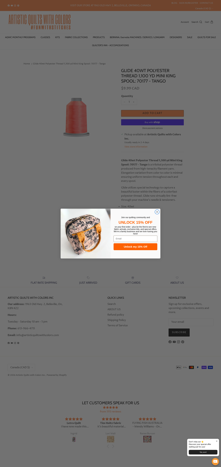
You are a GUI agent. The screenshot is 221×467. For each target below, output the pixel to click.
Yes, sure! (203, 452)
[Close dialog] (157, 212)
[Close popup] (216, 441)
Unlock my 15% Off (135, 246)
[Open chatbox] (215, 461)
